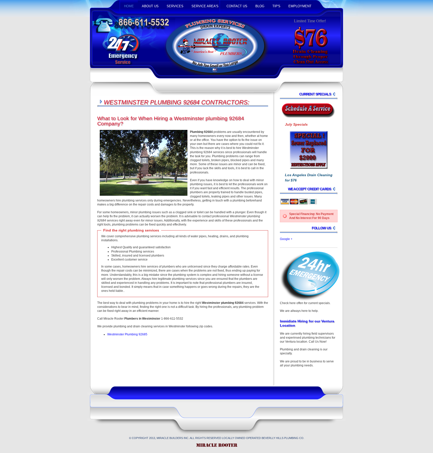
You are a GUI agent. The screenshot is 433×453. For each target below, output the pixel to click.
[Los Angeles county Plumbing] (216, 447)
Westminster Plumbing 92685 (127, 334)
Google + (286, 239)
